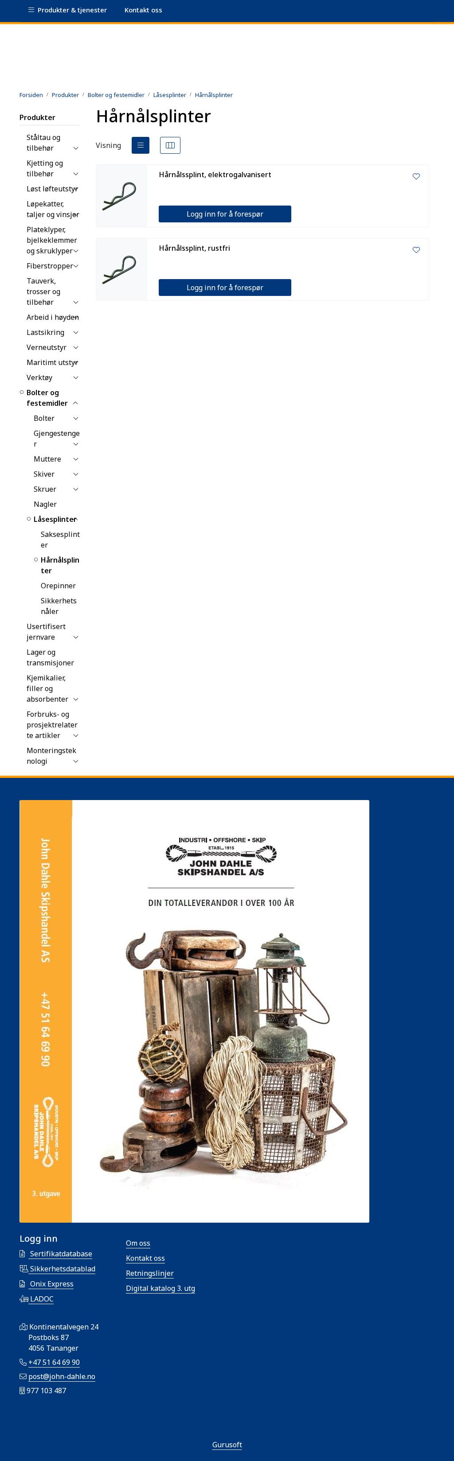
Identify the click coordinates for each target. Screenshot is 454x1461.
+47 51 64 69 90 (54, 1362)
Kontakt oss (145, 1258)
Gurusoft (227, 1444)
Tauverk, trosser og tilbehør (43, 291)
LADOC (41, 1299)
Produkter (37, 117)
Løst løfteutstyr (52, 189)
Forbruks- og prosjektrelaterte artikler (52, 724)
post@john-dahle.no (61, 1376)
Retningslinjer (150, 1273)
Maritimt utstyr (52, 362)
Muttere (47, 459)
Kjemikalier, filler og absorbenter (47, 688)
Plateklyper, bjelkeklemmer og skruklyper (52, 240)
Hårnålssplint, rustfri (194, 248)
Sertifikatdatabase (60, 1254)
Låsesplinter (55, 519)
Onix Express (51, 1284)
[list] (140, 145)
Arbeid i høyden (53, 317)
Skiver (44, 474)
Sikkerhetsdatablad (61, 1269)
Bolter (44, 418)
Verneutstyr (47, 347)
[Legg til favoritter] (416, 176)
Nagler (45, 504)
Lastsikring (45, 332)
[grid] (170, 145)
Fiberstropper (50, 266)
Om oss (138, 1243)
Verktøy (39, 377)
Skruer (45, 489)
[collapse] (75, 148)
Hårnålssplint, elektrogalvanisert (215, 174)
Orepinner (58, 586)
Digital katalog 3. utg (160, 1288)
